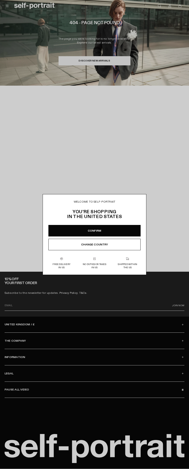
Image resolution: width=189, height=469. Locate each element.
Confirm (94, 231)
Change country (94, 244)
